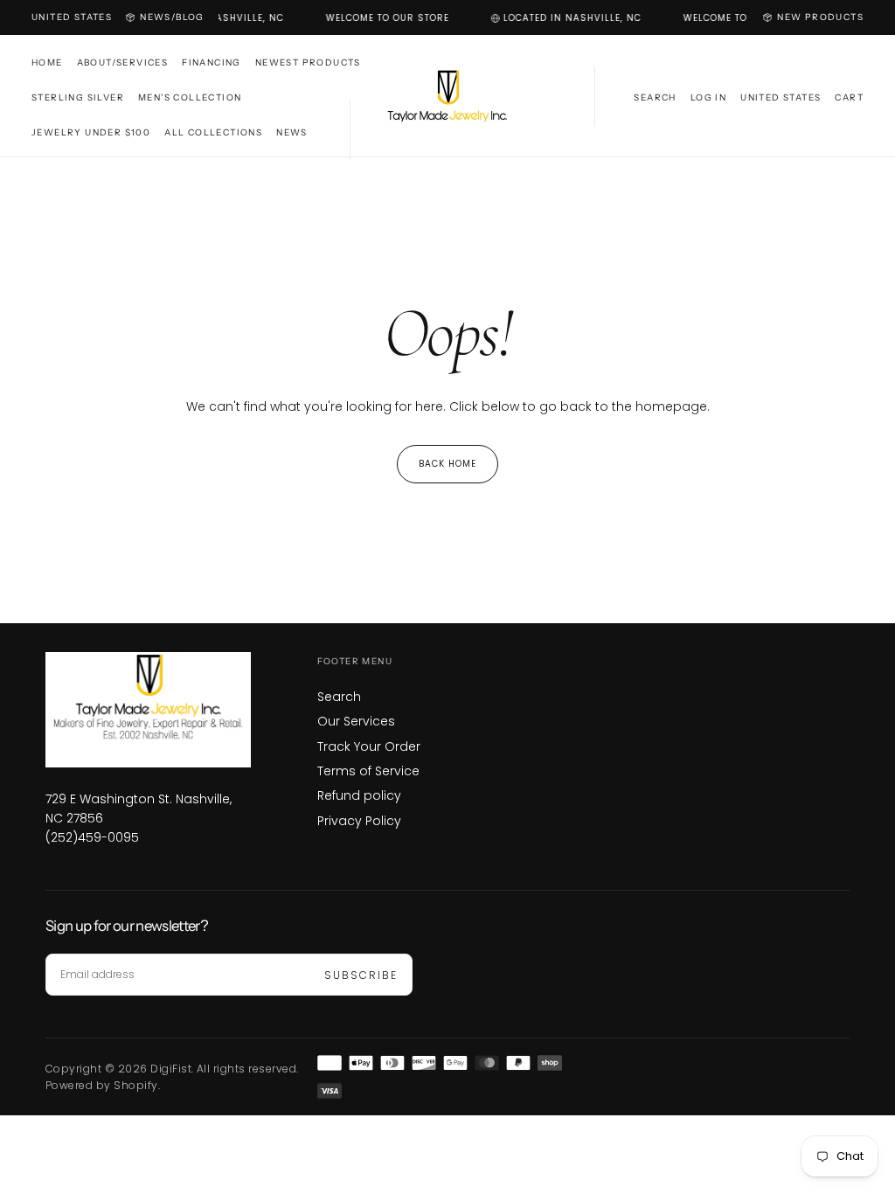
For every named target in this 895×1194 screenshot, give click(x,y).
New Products (820, 17)
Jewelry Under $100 (90, 132)
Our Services (356, 721)
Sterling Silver (77, 97)
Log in (708, 97)
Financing (211, 62)
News (292, 132)
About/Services (123, 62)
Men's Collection (189, 97)
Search (339, 696)
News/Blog (172, 17)
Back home (447, 463)
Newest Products (308, 62)
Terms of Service (368, 771)
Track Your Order (368, 746)
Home (47, 62)
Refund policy (359, 795)
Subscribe (361, 975)
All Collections (213, 132)
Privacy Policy (359, 821)
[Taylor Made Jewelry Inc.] (148, 709)
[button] (71, 17)
